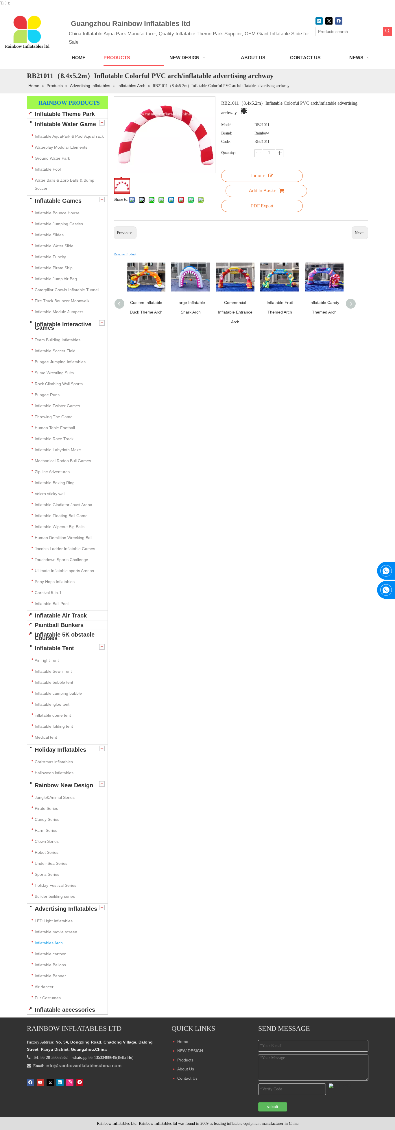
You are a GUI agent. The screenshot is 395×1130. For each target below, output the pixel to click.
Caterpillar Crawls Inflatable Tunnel (67, 289)
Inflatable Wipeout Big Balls (59, 526)
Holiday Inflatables (60, 749)
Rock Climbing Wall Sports (59, 383)
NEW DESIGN (190, 1050)
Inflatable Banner (50, 976)
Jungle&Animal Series (55, 797)
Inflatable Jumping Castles (59, 224)
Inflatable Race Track (54, 438)
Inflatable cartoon (51, 954)
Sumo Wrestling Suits (54, 372)
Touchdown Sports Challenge (61, 559)
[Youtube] (40, 1082)
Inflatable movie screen (56, 932)
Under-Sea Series (51, 863)
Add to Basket (263, 190)
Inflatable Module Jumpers (59, 311)
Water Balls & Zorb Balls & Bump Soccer (64, 184)
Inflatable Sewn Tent (53, 671)
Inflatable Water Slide (54, 246)
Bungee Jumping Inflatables (60, 362)
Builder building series (55, 896)
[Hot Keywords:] (387, 31)
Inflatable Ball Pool (52, 603)
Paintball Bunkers (59, 625)
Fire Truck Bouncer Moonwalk (62, 300)
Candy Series (47, 819)
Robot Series (46, 852)
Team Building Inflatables (57, 340)
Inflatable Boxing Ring (55, 482)
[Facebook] (338, 21)
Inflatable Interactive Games (63, 326)
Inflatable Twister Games (57, 405)
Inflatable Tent (54, 648)
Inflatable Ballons (50, 965)
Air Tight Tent (47, 660)
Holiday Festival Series (55, 885)
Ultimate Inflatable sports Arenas (64, 570)
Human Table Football (55, 427)
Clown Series (47, 841)
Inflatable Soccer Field (55, 351)
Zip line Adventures (52, 471)
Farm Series (46, 830)
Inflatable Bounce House (57, 213)
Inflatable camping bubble (58, 693)
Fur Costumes (48, 998)
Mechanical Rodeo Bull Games (63, 460)
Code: (226, 141)
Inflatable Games (58, 201)
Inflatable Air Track (61, 615)
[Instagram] (69, 1082)
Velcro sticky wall (50, 493)
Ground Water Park (52, 158)
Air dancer (44, 987)
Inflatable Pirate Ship (54, 268)
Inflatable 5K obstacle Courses (65, 636)
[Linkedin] (319, 21)
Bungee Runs (47, 394)
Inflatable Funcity (50, 257)
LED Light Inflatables (54, 921)
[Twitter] (329, 21)
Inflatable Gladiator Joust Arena (63, 504)
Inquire (258, 175)
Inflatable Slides (49, 235)
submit (272, 1107)
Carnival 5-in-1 (48, 592)
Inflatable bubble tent (54, 682)
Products (185, 1060)
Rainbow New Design (64, 785)
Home (182, 1041)
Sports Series (47, 874)
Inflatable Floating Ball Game (61, 515)
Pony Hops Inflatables (55, 581)
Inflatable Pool (48, 169)
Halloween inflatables (54, 772)
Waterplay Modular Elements (61, 147)
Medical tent (46, 737)
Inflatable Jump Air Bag (56, 278)
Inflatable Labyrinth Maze (58, 449)
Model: (227, 125)
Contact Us (187, 1078)
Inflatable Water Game (65, 124)
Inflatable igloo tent (52, 704)
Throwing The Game (54, 416)
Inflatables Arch (49, 943)
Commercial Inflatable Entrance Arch (235, 312)
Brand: (226, 133)
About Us (185, 1069)
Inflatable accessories (65, 1010)
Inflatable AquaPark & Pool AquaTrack (69, 136)
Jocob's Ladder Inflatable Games (65, 548)
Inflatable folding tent (54, 726)
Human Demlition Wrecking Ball (63, 537)
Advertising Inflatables (66, 909)
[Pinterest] (79, 1082)
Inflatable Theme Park (65, 114)
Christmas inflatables (54, 762)
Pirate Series (46, 808)
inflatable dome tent (53, 715)
